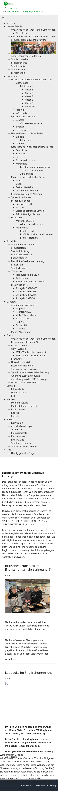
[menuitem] (12, 23)
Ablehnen (24, 788)
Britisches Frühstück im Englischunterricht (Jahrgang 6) (28, 567)
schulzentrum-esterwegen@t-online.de (24, 11)
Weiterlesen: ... (12, 659)
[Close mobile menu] (3, 20)
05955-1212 (11, 8)
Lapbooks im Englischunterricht (28, 672)
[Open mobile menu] (3, 17)
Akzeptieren (8, 788)
